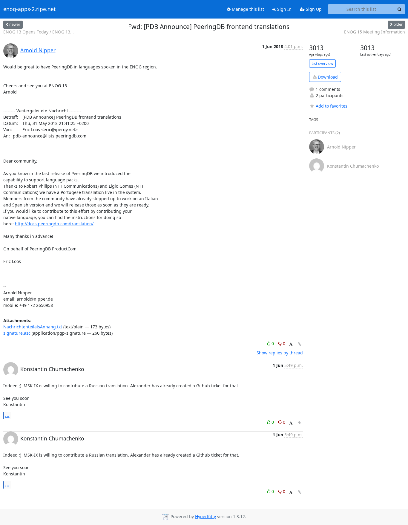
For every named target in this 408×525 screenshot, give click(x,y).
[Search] (399, 9)
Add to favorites (331, 106)
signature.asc (16, 333)
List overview (322, 63)
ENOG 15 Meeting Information (374, 32)
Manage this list (247, 9)
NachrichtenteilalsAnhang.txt (32, 327)
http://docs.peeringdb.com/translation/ (54, 223)
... (7, 415)
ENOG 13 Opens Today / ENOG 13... (38, 32)
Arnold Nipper (38, 50)
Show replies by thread (280, 353)
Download (327, 77)
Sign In (284, 9)
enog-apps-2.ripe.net (29, 9)
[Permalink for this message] (299, 344)
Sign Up (313, 9)
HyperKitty (205, 516)
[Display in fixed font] (291, 344)
